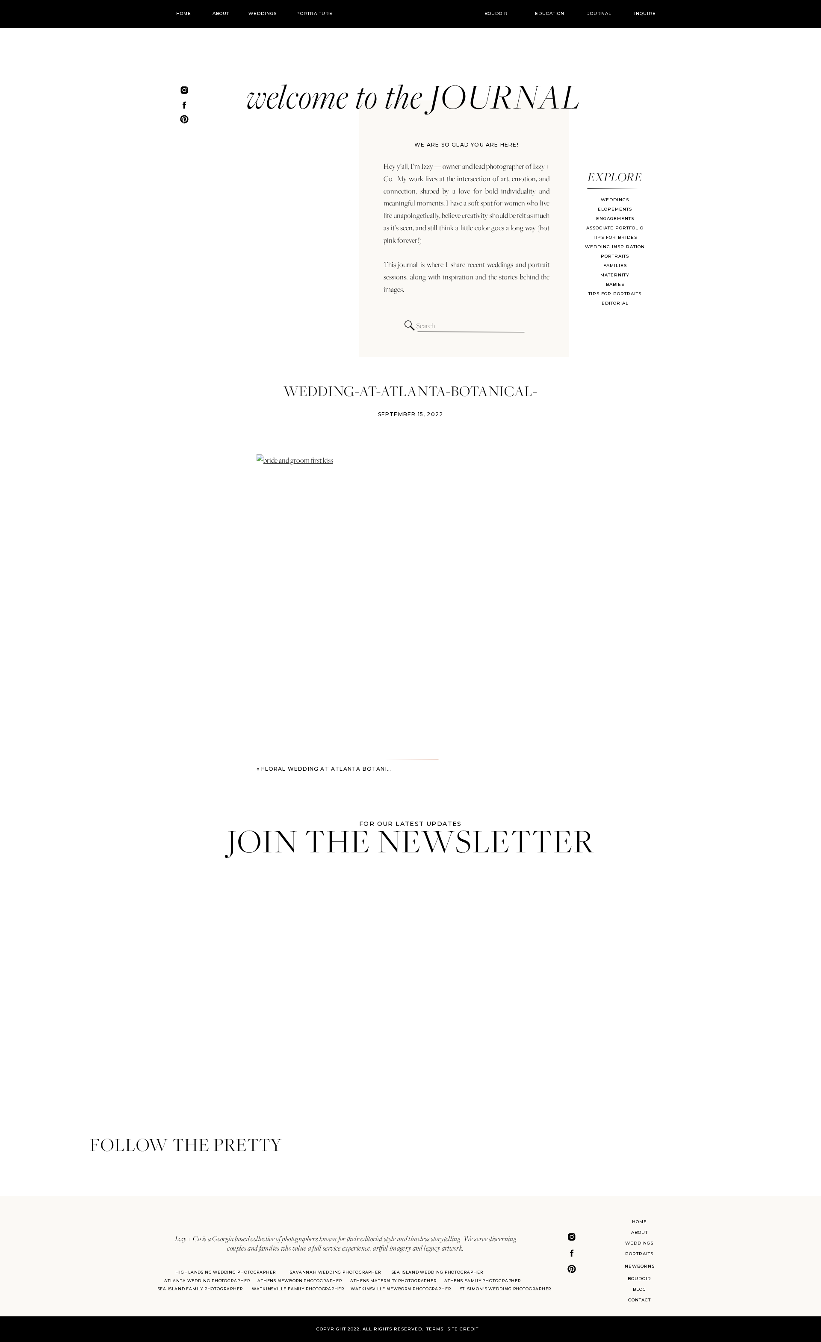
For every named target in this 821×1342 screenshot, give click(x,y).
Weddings (615, 200)
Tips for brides (615, 237)
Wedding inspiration (615, 247)
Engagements (615, 218)
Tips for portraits (614, 294)
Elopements (615, 209)
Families (615, 265)
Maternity (614, 275)
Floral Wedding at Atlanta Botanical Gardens (346, 769)
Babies (615, 284)
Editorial (615, 303)
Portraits (615, 256)
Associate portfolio (615, 228)
